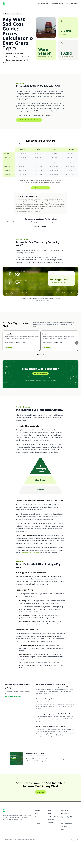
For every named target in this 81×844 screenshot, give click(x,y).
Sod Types (74, 3)
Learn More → (9, 347)
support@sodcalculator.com (29, 553)
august (6, 293)
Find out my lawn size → (40, 188)
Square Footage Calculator (68, 817)
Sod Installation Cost (66, 823)
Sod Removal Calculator (57, 3)
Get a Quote (40, 792)
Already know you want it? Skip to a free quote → (40, 377)
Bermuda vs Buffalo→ (40, 226)
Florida (7, 14)
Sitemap (50, 822)
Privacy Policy (51, 819)
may (68, 293)
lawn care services (54, 183)
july (77, 293)
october (21, 293)
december (38, 293)
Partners (37, 823)
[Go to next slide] (77, 343)
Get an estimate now (40, 373)
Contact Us (51, 813)
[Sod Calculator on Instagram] (77, 840)
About (36, 813)
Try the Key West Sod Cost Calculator (29, 120)
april (63, 293)
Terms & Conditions (53, 816)
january (45, 293)
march (58, 293)
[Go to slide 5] (43, 354)
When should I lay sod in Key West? (17, 57)
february (52, 293)
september (14, 293)
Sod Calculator (65, 813)
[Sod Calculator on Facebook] (74, 840)
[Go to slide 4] (41, 354)
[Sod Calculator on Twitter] (71, 840)
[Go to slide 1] (37, 354)
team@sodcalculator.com (13, 696)
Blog (67, 3)
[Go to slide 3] (40, 354)
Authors (37, 817)
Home (36, 820)
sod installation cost (49, 636)
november (29, 293)
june (72, 293)
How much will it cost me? (14, 54)
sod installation (35, 183)
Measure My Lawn (43, 3)
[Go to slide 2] (38, 354)
